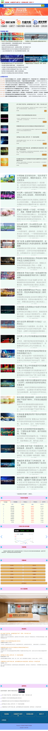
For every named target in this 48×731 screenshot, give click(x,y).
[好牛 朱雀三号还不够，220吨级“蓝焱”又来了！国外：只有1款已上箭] (4, 107)
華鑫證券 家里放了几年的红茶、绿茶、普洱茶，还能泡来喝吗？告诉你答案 (31, 462)
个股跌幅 (15, 655)
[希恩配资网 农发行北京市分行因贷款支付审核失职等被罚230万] (4, 129)
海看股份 (12, 672)
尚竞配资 (44, 121)
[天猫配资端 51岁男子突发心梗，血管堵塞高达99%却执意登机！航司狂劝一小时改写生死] (4, 151)
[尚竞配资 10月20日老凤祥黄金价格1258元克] (4, 118)
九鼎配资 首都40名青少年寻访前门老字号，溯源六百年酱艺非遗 (32, 617)
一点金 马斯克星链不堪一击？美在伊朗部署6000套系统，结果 (15, 51)
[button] (1, 690)
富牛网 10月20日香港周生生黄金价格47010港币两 (13, 41)
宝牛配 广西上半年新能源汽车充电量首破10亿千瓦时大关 (31, 366)
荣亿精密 (12, 661)
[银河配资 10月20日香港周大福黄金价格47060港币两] (36, 36)
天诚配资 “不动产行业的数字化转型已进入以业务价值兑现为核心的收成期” (32, 586)
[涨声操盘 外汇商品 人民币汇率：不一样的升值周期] (4, 140)
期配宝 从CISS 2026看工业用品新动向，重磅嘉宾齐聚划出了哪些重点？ (31, 571)
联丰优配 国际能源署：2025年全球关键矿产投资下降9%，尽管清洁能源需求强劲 (32, 399)
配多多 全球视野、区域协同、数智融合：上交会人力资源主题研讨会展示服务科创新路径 (31, 555)
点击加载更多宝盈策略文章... (24, 648)
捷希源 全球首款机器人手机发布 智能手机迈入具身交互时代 (32, 259)
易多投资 (34, 719)
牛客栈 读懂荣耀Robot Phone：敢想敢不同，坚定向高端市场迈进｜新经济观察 (31, 292)
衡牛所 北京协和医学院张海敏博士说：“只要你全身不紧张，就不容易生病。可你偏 (32, 431)
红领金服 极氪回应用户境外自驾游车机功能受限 (31, 415)
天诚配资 (34, 728)
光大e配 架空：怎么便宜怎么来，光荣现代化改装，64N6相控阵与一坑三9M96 (32, 226)
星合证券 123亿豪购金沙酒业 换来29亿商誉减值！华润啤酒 (15, 73)
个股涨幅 (5, 655)
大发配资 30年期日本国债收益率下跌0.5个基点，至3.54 (14, 69)
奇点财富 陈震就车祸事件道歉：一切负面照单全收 (13, 65)
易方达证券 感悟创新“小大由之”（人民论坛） (31, 322)
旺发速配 (44, 165)
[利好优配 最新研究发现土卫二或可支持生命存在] (12, 58)
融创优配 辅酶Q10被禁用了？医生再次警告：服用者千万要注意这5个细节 (32, 478)
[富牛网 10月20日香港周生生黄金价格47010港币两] (12, 36)
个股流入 (25, 655)
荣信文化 (12, 674)
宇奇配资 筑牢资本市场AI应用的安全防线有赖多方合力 (31, 352)
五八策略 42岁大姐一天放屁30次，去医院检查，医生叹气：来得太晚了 (32, 447)
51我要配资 (34, 725)
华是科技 (12, 668)
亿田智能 (12, 667)
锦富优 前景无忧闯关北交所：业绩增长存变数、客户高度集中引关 (16, 47)
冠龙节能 (12, 663)
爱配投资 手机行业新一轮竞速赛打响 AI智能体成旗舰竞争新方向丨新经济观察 (31, 275)
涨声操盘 (44, 143)
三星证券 (11, 728)
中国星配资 (34, 722)
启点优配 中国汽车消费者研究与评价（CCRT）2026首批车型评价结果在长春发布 (31, 382)
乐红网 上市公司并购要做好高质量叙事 (31, 337)
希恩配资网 (44, 132)
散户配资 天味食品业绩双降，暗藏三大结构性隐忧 (13, 71)
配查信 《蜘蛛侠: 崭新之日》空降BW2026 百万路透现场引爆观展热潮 (31, 493)
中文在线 (12, 665)
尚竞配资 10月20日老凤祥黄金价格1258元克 (26, 115)
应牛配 (12, 725)
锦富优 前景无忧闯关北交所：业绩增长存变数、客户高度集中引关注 (31, 632)
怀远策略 (11, 719)
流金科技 (12, 660)
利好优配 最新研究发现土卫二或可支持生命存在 (12, 63)
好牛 (45, 110)
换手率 (43, 655)
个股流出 (35, 655)
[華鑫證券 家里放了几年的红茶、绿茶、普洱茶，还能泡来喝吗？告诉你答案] (36, 58)
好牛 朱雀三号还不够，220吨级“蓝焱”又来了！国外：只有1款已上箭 (32, 104)
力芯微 (12, 675)
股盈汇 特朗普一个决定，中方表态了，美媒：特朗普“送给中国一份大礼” (32, 210)
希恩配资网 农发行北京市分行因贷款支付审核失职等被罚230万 (16, 49)
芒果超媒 (12, 670)
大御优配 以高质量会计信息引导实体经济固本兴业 (31, 307)
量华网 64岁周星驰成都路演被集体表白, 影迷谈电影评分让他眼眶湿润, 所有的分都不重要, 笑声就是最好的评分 (32, 538)
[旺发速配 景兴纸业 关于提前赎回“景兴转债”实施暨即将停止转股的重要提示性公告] (4, 162)
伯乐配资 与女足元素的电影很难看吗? (10, 45)
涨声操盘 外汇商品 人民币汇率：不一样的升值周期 (28, 137)
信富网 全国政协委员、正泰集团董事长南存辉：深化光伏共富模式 (16, 43)
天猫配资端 (44, 154)
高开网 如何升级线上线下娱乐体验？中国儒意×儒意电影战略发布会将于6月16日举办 (31, 601)
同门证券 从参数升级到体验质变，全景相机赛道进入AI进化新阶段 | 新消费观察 (32, 243)
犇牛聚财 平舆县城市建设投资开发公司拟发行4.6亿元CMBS (15, 67)
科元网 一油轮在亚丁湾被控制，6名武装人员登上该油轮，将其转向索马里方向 (31, 194)
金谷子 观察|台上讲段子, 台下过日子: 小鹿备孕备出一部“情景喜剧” (32, 508)
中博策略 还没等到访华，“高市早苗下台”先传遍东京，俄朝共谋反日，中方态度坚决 (32, 177)
